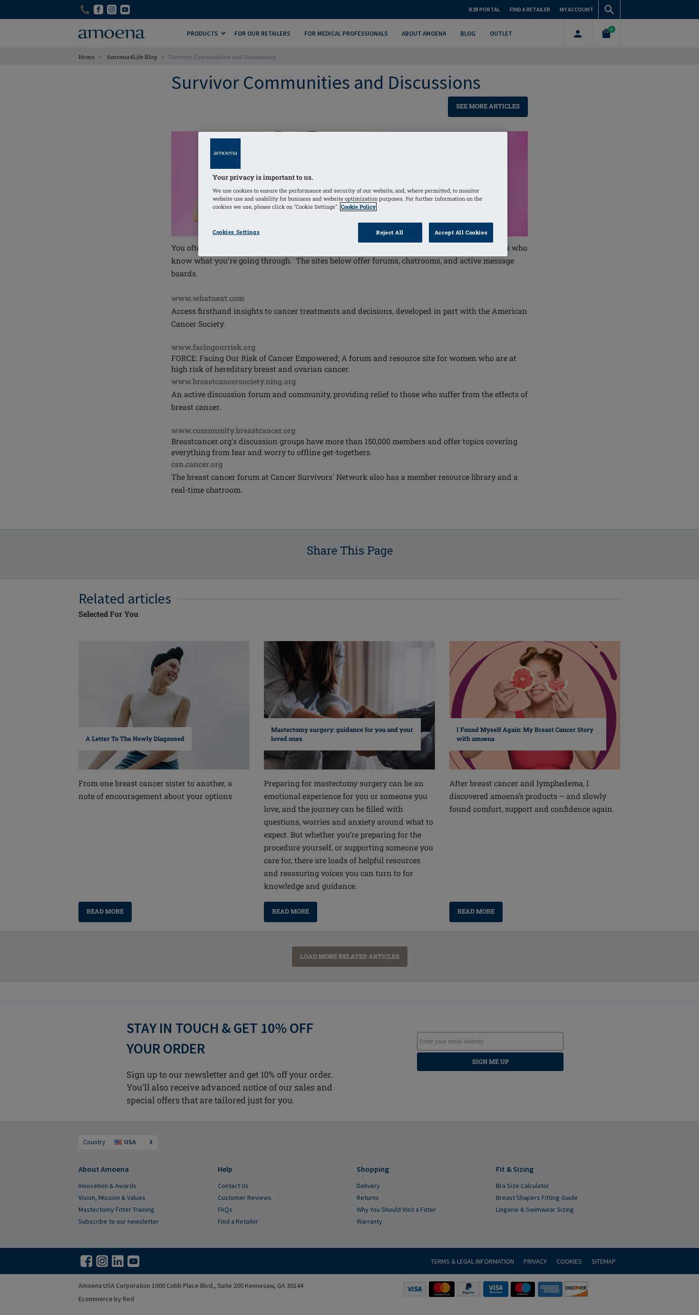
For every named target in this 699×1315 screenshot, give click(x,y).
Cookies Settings (236, 231)
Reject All (390, 232)
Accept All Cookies (461, 232)
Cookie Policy (358, 206)
